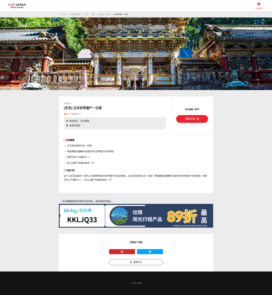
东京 (86, 14)
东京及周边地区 (75, 14)
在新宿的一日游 (104, 14)
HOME (63, 14)
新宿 (93, 14)
